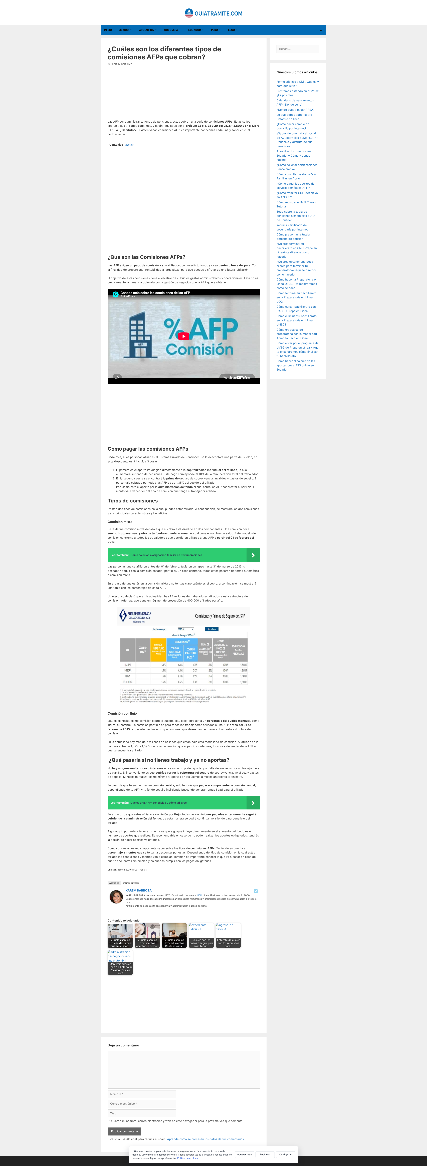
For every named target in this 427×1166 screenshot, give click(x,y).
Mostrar (129, 144)
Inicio (108, 30)
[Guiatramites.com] (213, 12)
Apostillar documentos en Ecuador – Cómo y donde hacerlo (294, 155)
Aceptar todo (244, 1154)
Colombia (171, 30)
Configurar (285, 1154)
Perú (214, 30)
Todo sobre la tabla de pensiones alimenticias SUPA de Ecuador (296, 216)
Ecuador (194, 30)
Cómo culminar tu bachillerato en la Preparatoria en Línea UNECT (297, 320)
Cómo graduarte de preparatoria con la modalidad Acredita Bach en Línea (297, 334)
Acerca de (114, 883)
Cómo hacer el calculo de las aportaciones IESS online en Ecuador (296, 365)
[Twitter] (256, 891)
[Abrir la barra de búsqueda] (321, 30)
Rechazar (265, 1154)
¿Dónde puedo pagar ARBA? (296, 109)
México (124, 30)
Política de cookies (187, 1158)
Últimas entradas (131, 883)
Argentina (146, 30)
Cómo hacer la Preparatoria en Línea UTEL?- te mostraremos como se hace (297, 284)
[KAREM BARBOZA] (116, 902)
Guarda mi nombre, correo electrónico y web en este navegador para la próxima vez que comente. (177, 1121)
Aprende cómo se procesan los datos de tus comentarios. (206, 1139)
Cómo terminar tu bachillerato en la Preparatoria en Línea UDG (296, 297)
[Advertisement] (184, 95)
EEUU (231, 30)
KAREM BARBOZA (139, 890)
